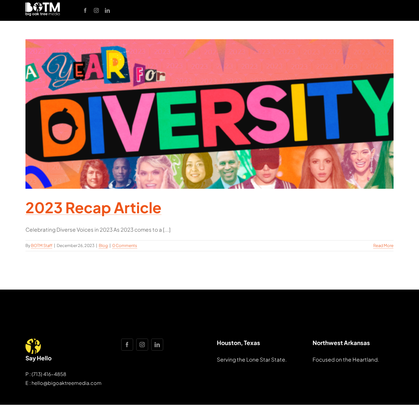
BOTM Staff (41, 245)
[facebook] (85, 10)
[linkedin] (107, 10)
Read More (383, 245)
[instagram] (96, 10)
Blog (103, 245)
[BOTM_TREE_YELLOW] (33, 341)
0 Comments (124, 245)
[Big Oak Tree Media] (42, 5)
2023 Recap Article (93, 207)
